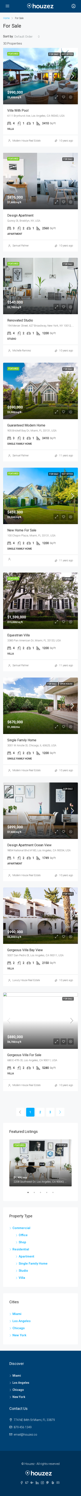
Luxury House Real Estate (26, 980)
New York (19, 1335)
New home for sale (21, 530)
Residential (20, 1249)
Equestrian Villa (18, 635)
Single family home (21, 740)
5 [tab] (55, 1194)
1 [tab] (30, 1194)
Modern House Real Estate (26, 140)
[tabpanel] (40, 1162)
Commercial (21, 1228)
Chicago (18, 1328)
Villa (22, 1278)
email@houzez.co (25, 1434)
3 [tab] (42, 1194)
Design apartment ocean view (29, 845)
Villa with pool (17, 110)
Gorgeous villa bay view (25, 950)
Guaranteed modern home (26, 425)
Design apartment (20, 215)
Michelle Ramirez (21, 350)
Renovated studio (20, 320)
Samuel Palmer (20, 245)
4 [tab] (49, 1194)
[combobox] (27, 36)
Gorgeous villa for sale (24, 1055)
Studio (23, 1271)
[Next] (60, 1112)
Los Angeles (21, 1321)
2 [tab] (36, 1194)
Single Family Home (33, 1263)
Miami (16, 1314)
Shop (22, 1242)
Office (23, 1235)
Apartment (26, 1256)
